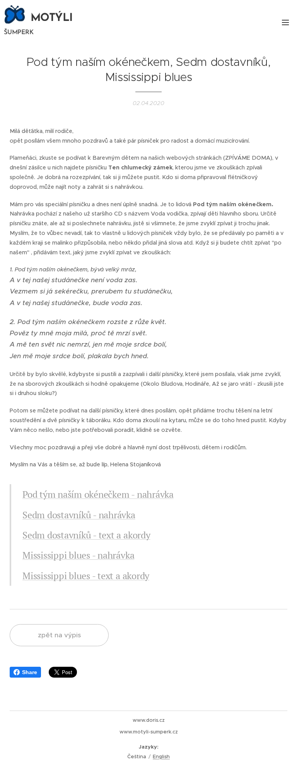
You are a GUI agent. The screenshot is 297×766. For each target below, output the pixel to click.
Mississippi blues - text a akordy (85, 575)
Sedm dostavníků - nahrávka (78, 515)
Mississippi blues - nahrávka (78, 555)
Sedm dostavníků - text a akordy (86, 535)
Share (29, 672)
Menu (285, 22)
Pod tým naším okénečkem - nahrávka (98, 494)
